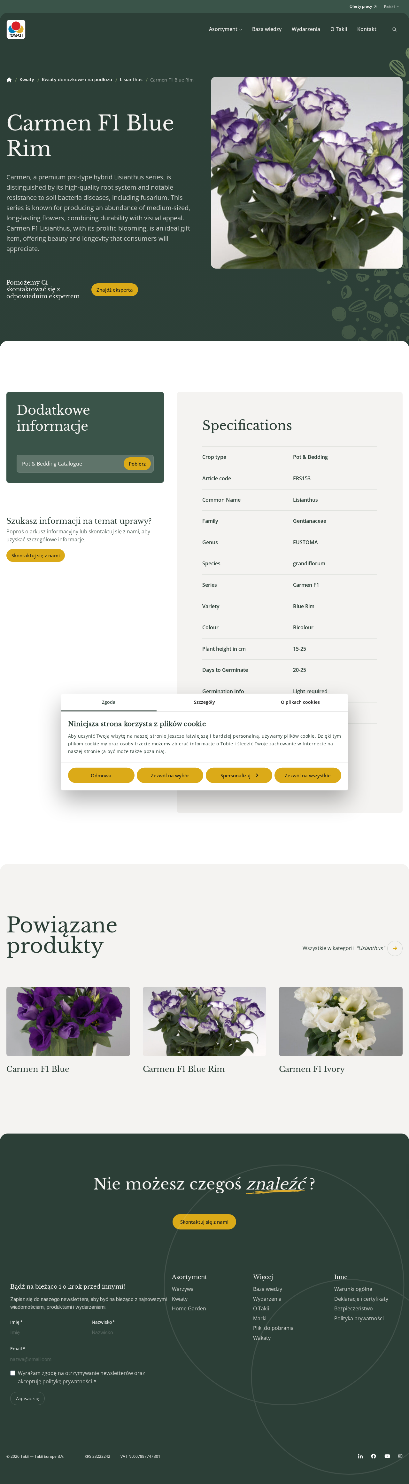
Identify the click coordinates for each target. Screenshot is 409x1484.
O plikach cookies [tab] (300, 702)
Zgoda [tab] (109, 702)
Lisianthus (131, 79)
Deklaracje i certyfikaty (361, 1298)
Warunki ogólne (353, 1288)
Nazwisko (102, 1322)
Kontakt (366, 29)
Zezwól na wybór (170, 775)
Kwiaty (26, 79)
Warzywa (183, 1288)
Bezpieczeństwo (353, 1308)
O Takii (338, 29)
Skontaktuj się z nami (36, 555)
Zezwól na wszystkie (308, 775)
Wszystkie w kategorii (344, 948)
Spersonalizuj (235, 775)
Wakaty (262, 1337)
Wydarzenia (306, 29)
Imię (14, 1322)
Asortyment (223, 29)
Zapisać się (27, 1398)
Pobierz (137, 463)
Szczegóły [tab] (204, 702)
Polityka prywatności (359, 1318)
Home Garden (189, 1308)
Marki (259, 1318)
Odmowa (101, 775)
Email (16, 1349)
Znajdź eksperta (114, 290)
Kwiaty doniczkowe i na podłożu (77, 79)
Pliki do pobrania (273, 1327)
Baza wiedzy (267, 29)
